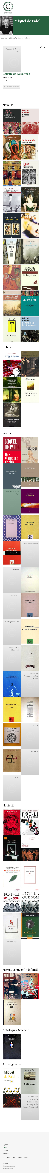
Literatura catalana (12, 86)
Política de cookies (8, 1168)
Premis (20, 38)
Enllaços (27, 38)
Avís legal (5, 1163)
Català (5, 1147)
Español (5, 1144)
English (5, 1150)
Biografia (4, 38)
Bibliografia (13, 38)
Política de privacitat (9, 1166)
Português (6, 1153)
